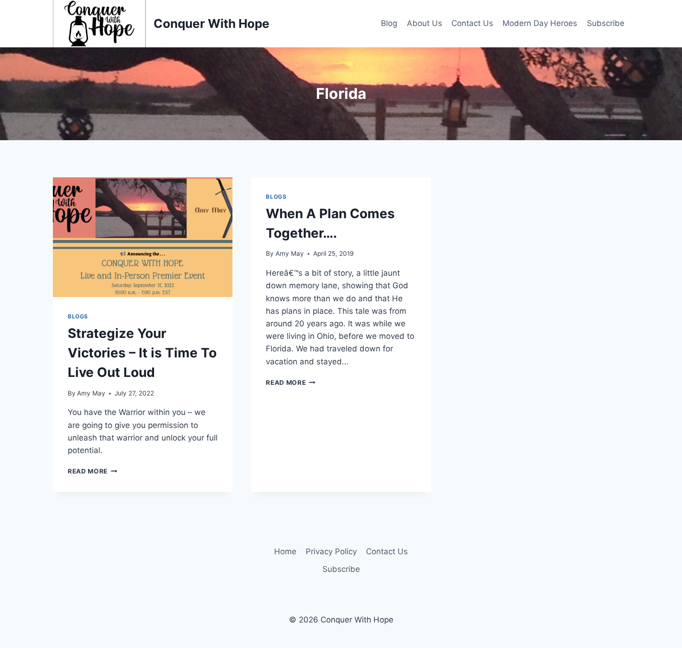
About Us (424, 23)
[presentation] (142, 237)
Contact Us (472, 23)
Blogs (78, 316)
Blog (389, 23)
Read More (92, 471)
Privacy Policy (331, 551)
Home (285, 551)
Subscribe (605, 23)
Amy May (91, 393)
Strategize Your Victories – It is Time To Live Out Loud (142, 352)
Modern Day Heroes (539, 23)
